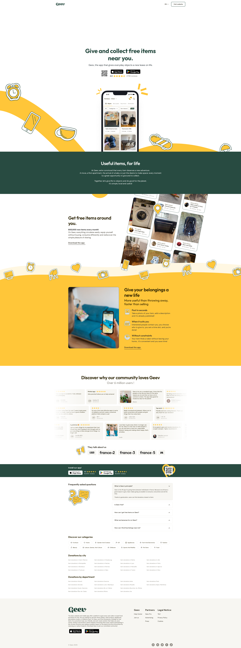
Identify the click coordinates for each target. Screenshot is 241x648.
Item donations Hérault (75, 581)
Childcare (113, 547)
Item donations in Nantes (102, 563)
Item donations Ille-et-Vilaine (103, 588)
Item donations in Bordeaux (76, 566)
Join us (136, 618)
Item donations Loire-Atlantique (104, 585)
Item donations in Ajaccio (154, 566)
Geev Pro (148, 614)
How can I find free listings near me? (127, 528)
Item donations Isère (126, 581)
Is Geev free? (119, 505)
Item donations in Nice (153, 570)
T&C (159, 614)
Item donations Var (126, 591)
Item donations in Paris (153, 563)
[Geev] (60, 4)
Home (88, 542)
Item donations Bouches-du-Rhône (131, 588)
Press (147, 621)
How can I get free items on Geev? (126, 512)
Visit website (178, 4)
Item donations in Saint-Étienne (77, 560)
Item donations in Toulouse (76, 570)
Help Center (138, 614)
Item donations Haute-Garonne (77, 588)
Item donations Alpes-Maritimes (156, 585)
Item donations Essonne (101, 581)
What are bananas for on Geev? (125, 520)
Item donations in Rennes (102, 566)
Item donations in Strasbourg (103, 560)
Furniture (75, 542)
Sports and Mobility (129, 547)
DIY (119, 542)
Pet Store (146, 547)
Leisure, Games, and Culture (93, 547)
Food (157, 547)
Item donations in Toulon (127, 570)
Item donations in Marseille (128, 566)
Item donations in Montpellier (77, 563)
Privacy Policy (162, 618)
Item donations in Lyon (127, 563)
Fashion (165, 542)
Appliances (131, 542)
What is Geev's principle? (123, 486)
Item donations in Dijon (101, 570)
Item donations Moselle (127, 585)
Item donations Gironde (75, 585)
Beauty (75, 547)
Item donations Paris (153, 581)
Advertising (149, 618)
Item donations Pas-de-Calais (77, 591)
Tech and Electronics (148, 542)
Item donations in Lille (153, 560)
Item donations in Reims (127, 560)
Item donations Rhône (101, 591)
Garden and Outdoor (103, 542)
